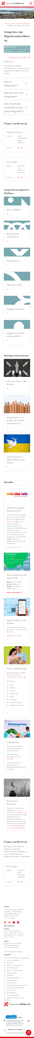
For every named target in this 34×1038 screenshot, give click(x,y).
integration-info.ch (13, 636)
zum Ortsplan (11, 918)
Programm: (14, 547)
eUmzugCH (10, 963)
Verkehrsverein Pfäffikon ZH (15, 988)
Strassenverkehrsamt (13, 995)
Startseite (6, 23)
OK (28, 1021)
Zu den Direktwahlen (13, 947)
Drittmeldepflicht (12, 993)
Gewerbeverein (12, 983)
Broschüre (13, 746)
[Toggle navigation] (30, 3)
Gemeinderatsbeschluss (14, 828)
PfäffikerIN (10, 975)
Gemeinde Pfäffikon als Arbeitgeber (18, 958)
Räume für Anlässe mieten (15, 970)
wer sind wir (11, 521)
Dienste (13, 23)
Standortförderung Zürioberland (17, 985)
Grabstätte (12, 825)
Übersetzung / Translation (18, 57)
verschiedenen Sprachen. (15, 677)
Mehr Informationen (13, 592)
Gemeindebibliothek (13, 978)
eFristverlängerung (12, 968)
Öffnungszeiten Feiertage (14, 952)
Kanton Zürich (11, 990)
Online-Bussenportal (13, 960)
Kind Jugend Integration (23, 23)
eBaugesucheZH (12, 973)
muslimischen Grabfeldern (15, 812)
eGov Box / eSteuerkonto (15, 965)
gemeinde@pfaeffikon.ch (12, 914)
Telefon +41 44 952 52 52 (11, 916)
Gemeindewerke (12, 980)
